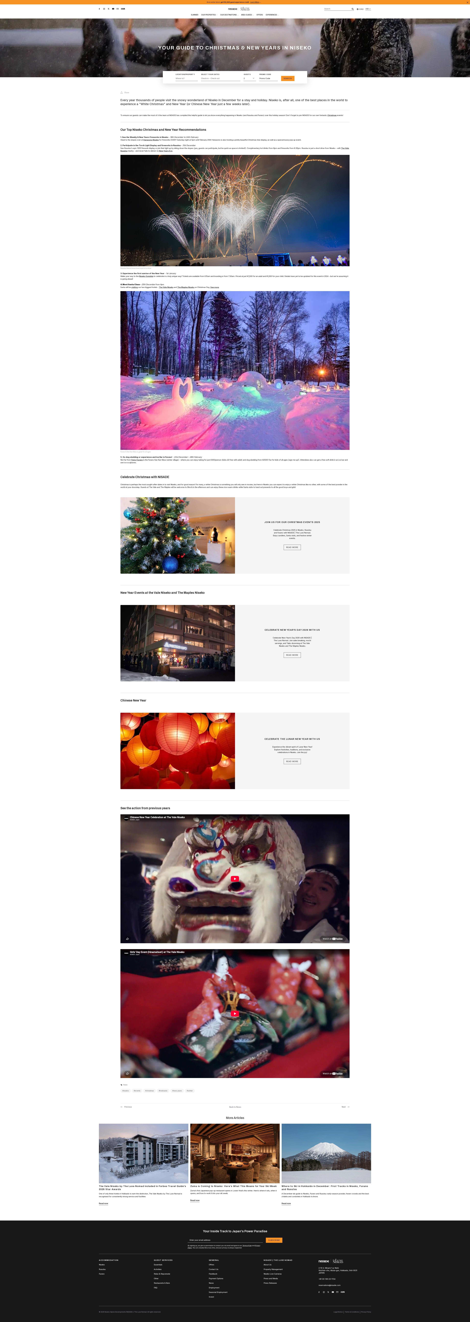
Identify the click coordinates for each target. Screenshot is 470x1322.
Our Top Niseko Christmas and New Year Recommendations (163, 129)
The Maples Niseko (185, 287)
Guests (247, 74)
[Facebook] (100, 9)
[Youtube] (113, 9)
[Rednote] (123, 9)
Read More (292, 547)
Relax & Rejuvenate (162, 1274)
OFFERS (259, 15)
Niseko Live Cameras (273, 1274)
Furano (102, 1274)
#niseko (125, 1091)
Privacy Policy (366, 1312)
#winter (190, 1091)
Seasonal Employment (218, 1292)
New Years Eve (165, 151)
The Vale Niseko (166, 287)
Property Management (273, 1269)
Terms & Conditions (352, 1312)
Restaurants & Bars (162, 1283)
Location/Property (185, 74)
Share (126, 92)
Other (156, 1278)
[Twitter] (109, 9)
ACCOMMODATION (108, 1260)
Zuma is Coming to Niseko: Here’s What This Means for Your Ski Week (233, 1186)
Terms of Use (247, 1245)
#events (137, 1091)
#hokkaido (163, 1091)
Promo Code (265, 74)
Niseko (102, 1264)
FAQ (155, 1287)
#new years (177, 1091)
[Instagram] (104, 9)
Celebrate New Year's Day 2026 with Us (292, 630)
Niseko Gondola (146, 276)
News (211, 1283)
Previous (128, 1107)
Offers (211, 1264)
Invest (211, 1297)
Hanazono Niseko (151, 140)
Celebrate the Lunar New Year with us (292, 739)
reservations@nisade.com (330, 1285)
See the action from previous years (145, 808)
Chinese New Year (133, 700)
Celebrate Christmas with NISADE (144, 477)
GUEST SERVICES (163, 1260)
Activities (158, 1269)
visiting (134, 287)
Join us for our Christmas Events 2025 (292, 522)
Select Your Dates (210, 74)
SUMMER (194, 15)
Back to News (235, 1107)
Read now (103, 1203)
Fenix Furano (137, 460)
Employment (214, 1287)
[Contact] (118, 9)
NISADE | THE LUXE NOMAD (278, 1260)
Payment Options (216, 1278)
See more (214, 287)
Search (288, 78)
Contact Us (213, 1269)
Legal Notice (338, 1312)
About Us (267, 1264)
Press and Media (271, 1278)
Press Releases (270, 1283)
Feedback (213, 1274)
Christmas (331, 115)
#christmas (149, 1091)
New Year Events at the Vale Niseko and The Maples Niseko (162, 592)
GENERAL (214, 1260)
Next (344, 1107)
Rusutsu (102, 1269)
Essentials (158, 1264)
